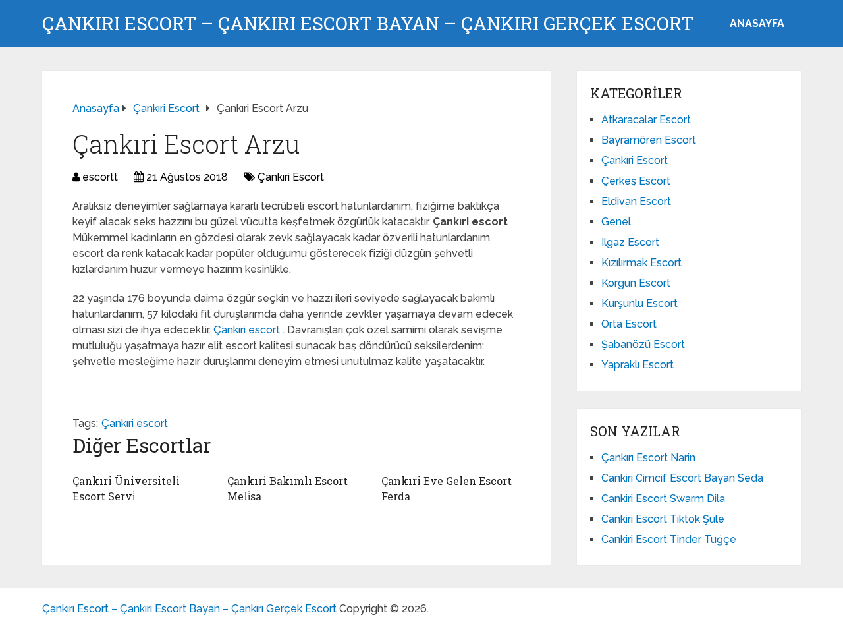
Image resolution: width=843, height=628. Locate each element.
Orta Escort (629, 324)
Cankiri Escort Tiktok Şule (662, 519)
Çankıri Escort (291, 177)
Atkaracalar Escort (646, 119)
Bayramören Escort (648, 140)
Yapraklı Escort (637, 364)
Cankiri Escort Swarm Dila (663, 498)
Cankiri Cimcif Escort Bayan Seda (682, 478)
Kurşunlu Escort (639, 303)
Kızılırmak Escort (641, 262)
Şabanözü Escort (643, 344)
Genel (616, 221)
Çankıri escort (248, 330)
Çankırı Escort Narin (648, 457)
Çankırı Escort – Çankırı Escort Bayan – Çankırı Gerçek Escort (367, 23)
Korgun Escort (635, 283)
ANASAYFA (757, 23)
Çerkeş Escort (635, 181)
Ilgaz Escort (630, 242)
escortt (100, 177)
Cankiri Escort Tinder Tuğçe (668, 539)
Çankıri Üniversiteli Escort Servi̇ (126, 488)
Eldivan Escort (636, 201)
